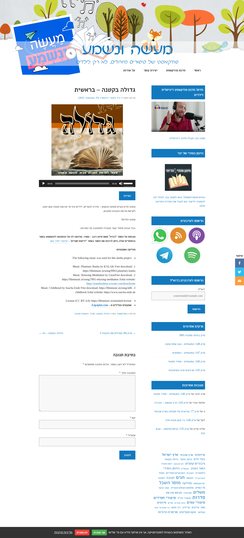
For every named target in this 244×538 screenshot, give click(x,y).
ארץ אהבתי (186, 455)
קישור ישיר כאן (59, 241)
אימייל (130, 435)
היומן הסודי (171, 468)
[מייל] (239, 280)
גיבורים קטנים (195, 463)
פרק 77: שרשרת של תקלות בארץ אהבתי (176, 411)
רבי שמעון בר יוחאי (162, 507)
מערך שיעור (163, 487)
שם (132, 418)
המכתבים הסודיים (175, 473)
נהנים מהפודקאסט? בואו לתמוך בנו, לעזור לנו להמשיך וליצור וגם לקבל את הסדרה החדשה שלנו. (179, 201)
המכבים (190, 473)
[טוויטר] (239, 271)
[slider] (129, 183)
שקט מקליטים (188, 512)
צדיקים (195, 507)
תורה (92, 313)
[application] (87, 183)
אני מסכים (99, 532)
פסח (203, 507)
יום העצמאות (199, 483)
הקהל (161, 473)
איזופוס (200, 455)
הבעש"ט (185, 468)
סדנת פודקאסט (175, 70)
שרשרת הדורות (168, 512)
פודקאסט (121, 313)
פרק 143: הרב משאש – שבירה (171, 403)
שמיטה (201, 512)
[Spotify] (192, 255)
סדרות (198, 497)
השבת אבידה (200, 478)
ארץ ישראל (170, 454)
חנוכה (170, 477)
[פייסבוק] (239, 263)
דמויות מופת (179, 464)
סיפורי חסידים (165, 498)
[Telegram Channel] (164, 255)
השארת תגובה (81, 313)
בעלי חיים (199, 459)
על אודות (129, 70)
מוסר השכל (170, 482)
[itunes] (197, 237)
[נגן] (43, 183)
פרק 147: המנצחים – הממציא (188, 353)
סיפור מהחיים (180, 503)
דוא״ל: (201, 289)
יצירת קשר (151, 70)
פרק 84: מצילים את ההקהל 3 (116, 333)
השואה (189, 478)
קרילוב (186, 507)
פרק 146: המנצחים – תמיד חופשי (186, 361)
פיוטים (161, 502)
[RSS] (178, 237)
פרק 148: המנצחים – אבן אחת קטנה (185, 344)
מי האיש (200, 488)
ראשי (197, 70)
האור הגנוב (197, 468)
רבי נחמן (176, 507)
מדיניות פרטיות (63, 532)
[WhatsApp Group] (160, 237)
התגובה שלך (127, 373)
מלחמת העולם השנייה (182, 487)
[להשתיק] (121, 183)
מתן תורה (187, 492)
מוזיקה (187, 483)
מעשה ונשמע (127, 50)
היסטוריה (200, 473)
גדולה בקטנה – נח (52, 333)
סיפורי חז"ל (184, 498)
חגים (180, 477)
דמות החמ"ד (166, 463)
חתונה (161, 478)
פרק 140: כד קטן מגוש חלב (180, 420)
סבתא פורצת (174, 492)
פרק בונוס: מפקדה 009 (192, 335)
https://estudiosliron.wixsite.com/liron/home (110, 284)
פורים (170, 502)
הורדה (127, 196)
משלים (199, 492)
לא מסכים (82, 532)
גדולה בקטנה (102, 313)
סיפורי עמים (196, 502)
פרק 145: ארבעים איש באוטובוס (187, 370)
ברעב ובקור (186, 459)
